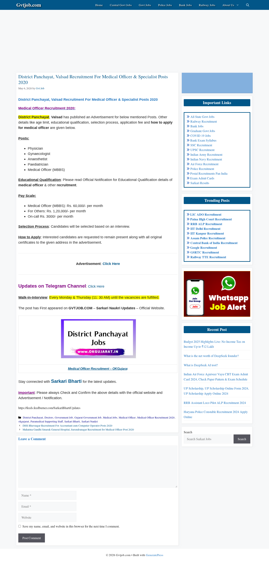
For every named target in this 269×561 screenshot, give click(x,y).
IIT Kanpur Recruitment (207, 233)
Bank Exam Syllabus (203, 140)
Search (188, 432)
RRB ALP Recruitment (206, 224)
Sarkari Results (199, 183)
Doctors (49, 417)
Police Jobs (165, 5)
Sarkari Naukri (90, 421)
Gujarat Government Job (87, 417)
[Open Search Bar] (248, 5)
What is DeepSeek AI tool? (201, 365)
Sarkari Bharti (66, 381)
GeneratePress (154, 555)
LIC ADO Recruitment (205, 214)
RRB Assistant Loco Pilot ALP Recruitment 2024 (215, 403)
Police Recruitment (202, 169)
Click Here (111, 264)
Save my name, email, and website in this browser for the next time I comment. (71, 526)
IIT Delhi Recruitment (205, 228)
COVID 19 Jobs (200, 135)
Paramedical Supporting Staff (47, 421)
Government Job (64, 417)
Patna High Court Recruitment (211, 219)
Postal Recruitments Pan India (208, 173)
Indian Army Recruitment (206, 154)
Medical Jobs (110, 417)
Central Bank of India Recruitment (213, 242)
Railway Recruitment (203, 121)
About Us (228, 5)
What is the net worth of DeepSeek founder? (211, 356)
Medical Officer (127, 417)
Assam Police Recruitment (207, 238)
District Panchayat (33, 417)
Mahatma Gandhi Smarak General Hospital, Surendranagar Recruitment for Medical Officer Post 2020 (78, 429)
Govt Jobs (145, 5)
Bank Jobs (185, 5)
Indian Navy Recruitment (206, 159)
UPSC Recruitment (202, 150)
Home (99, 5)
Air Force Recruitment (204, 164)
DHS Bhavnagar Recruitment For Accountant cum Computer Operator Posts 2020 (67, 425)
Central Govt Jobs (121, 5)
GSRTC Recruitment (204, 252)
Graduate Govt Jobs (202, 131)
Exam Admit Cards (202, 178)
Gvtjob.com (28, 4)
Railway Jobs (207, 5)
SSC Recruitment (201, 145)
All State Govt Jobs (202, 117)
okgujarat (24, 421)
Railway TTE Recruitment (208, 257)
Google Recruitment (203, 247)
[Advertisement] (118, 37)
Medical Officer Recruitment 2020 (155, 417)
